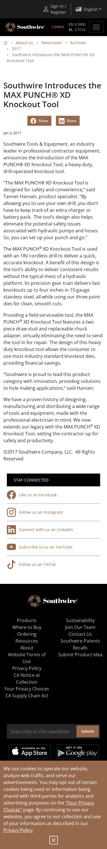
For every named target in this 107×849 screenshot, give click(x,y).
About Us (24, 42)
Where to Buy (26, 627)
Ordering (27, 634)
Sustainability (80, 620)
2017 (16, 48)
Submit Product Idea (80, 654)
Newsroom (51, 42)
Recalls (80, 648)
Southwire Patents (80, 641)
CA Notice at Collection (27, 678)
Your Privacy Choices (26, 689)
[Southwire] (25, 27)
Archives (78, 42)
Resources (26, 641)
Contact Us (80, 634)
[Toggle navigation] (96, 27)
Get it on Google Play (77, 751)
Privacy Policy (18, 830)
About (26, 648)
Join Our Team (80, 627)
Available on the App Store (29, 751)
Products (27, 620)
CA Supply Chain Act (26, 695)
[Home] (5, 43)
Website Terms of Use (27, 658)
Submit (87, 731)
